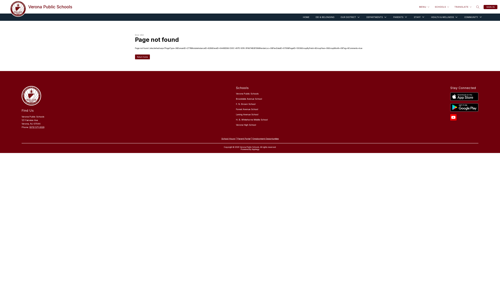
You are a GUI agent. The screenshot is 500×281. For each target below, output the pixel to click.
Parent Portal (244, 138)
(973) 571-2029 (36, 127)
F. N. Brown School (245, 104)
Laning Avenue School (247, 114)
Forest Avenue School (247, 109)
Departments (374, 17)
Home (306, 17)
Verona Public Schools (247, 93)
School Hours (228, 138)
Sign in (490, 7)
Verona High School (246, 125)
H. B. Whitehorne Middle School (252, 119)
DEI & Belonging (325, 17)
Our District (348, 17)
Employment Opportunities (265, 138)
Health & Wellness (442, 17)
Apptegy (255, 149)
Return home (142, 57)
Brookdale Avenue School (249, 99)
